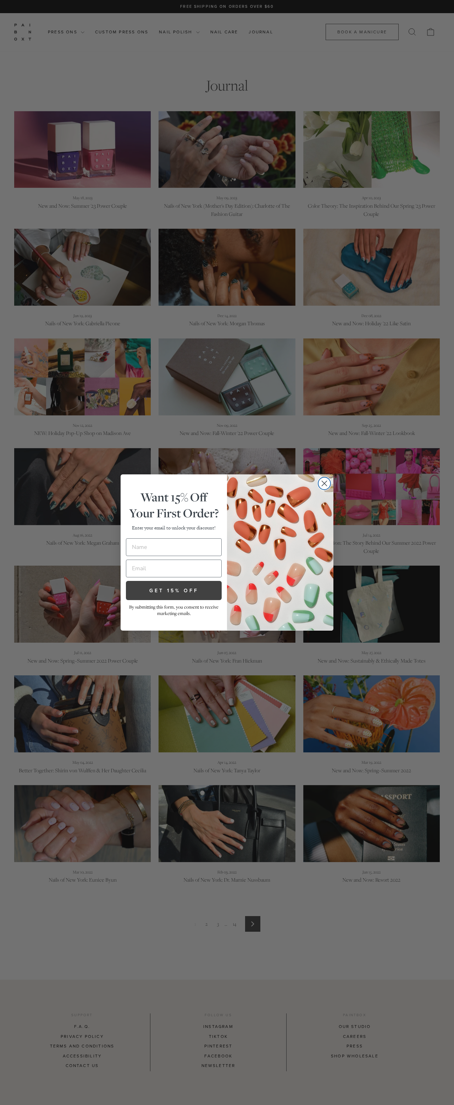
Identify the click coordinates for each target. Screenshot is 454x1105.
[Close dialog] (324, 483)
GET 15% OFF (174, 590)
